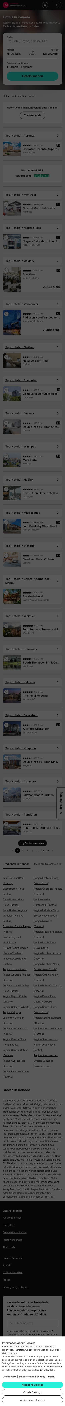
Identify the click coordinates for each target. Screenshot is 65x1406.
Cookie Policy (9, 1376)
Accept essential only (32, 1400)
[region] (32, 1371)
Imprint (51, 1376)
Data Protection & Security (32, 1376)
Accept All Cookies (32, 1384)
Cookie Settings (32, 1392)
